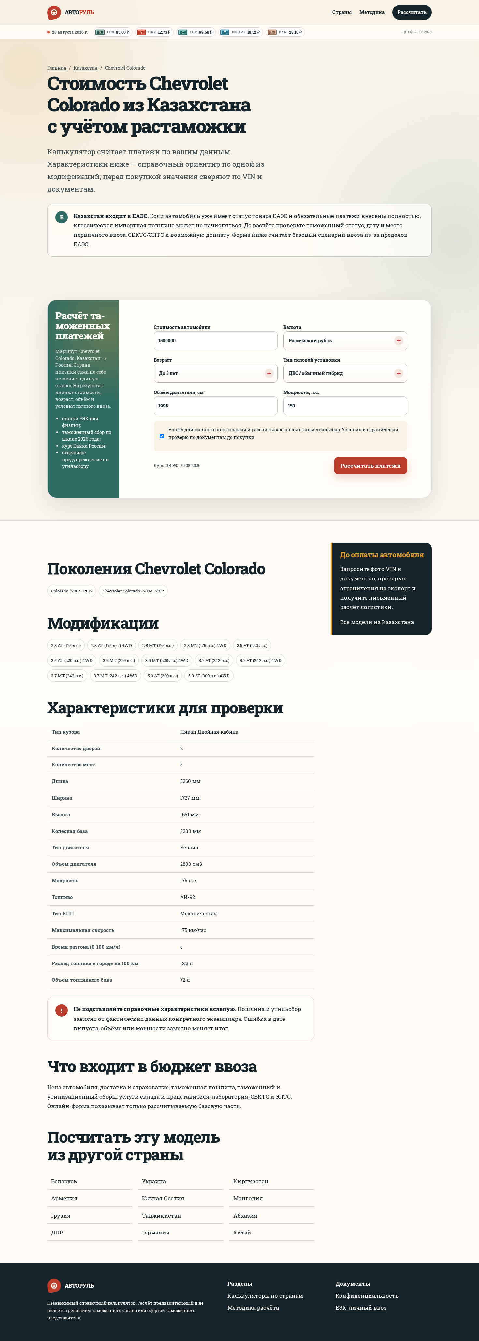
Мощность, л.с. (301, 392)
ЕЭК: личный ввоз (361, 1307)
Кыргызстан (251, 1181)
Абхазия (245, 1215)
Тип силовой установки (313, 366)
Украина (154, 1181)
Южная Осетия (163, 1198)
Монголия (248, 1198)
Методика (372, 12)
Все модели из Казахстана (377, 622)
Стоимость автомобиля (182, 327)
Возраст (166, 366)
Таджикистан (161, 1215)
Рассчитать (412, 12)
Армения (64, 1198)
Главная (56, 68)
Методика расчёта (253, 1307)
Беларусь (64, 1181)
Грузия (61, 1215)
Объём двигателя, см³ (180, 392)
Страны (342, 12)
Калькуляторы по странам (265, 1295)
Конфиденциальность (367, 1295)
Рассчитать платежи (371, 465)
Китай (242, 1232)
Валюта (307, 334)
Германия (156, 1232)
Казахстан (86, 68)
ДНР (57, 1232)
